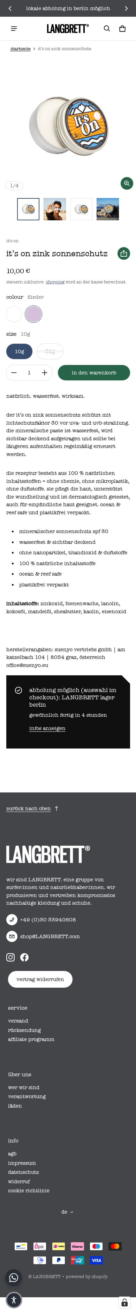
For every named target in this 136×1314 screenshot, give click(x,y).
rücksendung (24, 1030)
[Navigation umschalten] (14, 28)
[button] (107, 28)
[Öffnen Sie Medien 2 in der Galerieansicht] (55, 209)
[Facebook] (24, 957)
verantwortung (27, 1096)
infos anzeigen (47, 728)
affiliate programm (31, 1039)
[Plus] (44, 372)
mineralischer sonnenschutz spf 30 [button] (63, 531)
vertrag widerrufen (40, 979)
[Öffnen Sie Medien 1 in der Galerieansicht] (28, 209)
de (64, 1212)
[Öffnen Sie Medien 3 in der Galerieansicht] (81, 209)
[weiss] (14, 314)
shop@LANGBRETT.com (50, 936)
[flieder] (33, 314)
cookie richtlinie (29, 1190)
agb (12, 1153)
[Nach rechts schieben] (126, 8)
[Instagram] (10, 957)
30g (50, 351)
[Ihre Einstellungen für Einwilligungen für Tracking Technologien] (124, 1302)
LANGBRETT (47, 1276)
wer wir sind (23, 1087)
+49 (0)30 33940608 (48, 920)
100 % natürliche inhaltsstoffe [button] (57, 563)
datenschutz (23, 1172)
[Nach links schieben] (10, 8)
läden (15, 1106)
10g (19, 351)
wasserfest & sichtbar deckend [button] (57, 542)
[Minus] (14, 372)
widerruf (19, 1181)
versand (18, 1021)
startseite (20, 48)
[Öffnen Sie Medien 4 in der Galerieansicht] (108, 209)
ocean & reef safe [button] (40, 574)
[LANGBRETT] (68, 28)
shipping (55, 281)
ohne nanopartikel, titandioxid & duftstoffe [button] (73, 552)
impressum (22, 1163)
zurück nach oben (28, 808)
